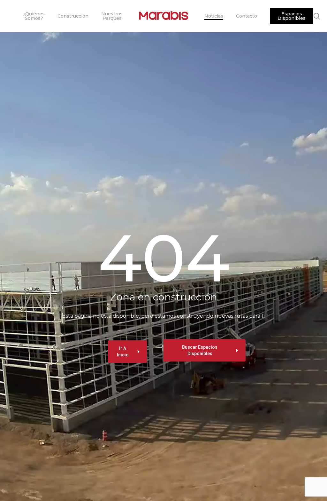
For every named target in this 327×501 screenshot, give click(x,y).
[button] (127, 351)
